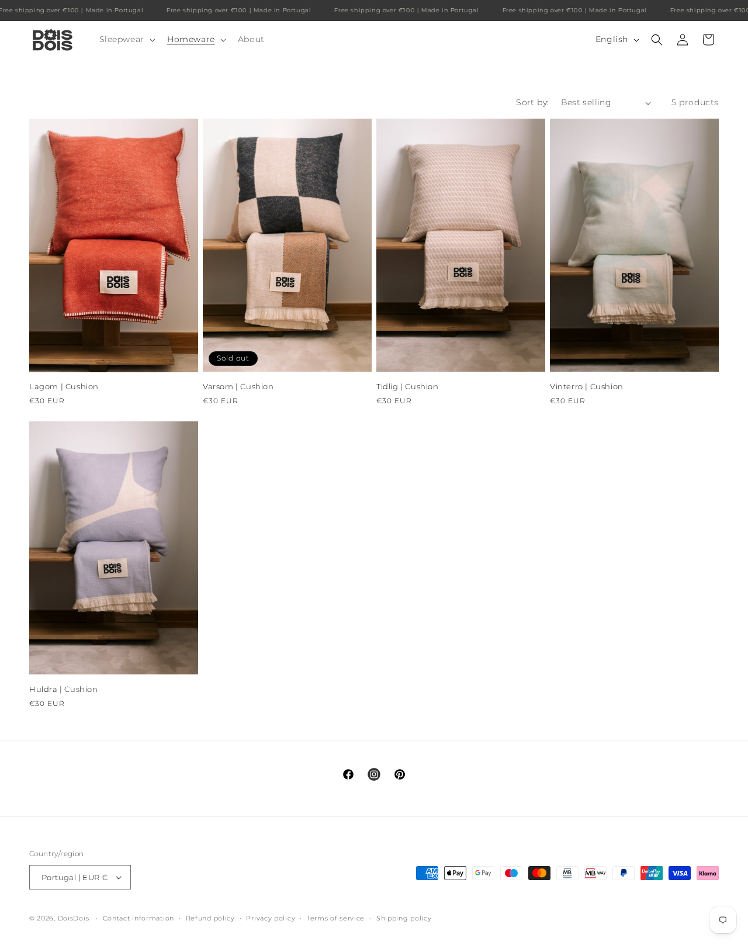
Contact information (138, 917)
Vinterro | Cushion (587, 386)
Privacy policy (270, 917)
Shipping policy (404, 917)
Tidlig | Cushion (407, 386)
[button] (126, 39)
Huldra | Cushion (63, 689)
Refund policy (210, 917)
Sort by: (532, 102)
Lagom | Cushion (64, 387)
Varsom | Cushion (238, 386)
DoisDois (73, 918)
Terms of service (336, 917)
